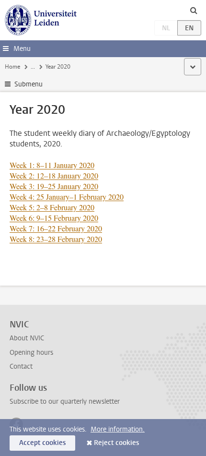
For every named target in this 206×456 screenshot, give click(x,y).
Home (12, 67)
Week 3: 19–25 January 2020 (54, 186)
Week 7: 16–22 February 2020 (56, 228)
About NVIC (27, 338)
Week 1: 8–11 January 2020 (52, 165)
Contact (21, 366)
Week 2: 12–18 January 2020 (54, 175)
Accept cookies (42, 442)
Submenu (28, 84)
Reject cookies (116, 442)
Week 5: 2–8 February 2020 (52, 207)
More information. (118, 429)
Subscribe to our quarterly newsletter (65, 401)
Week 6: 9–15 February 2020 (54, 218)
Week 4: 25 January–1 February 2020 (67, 197)
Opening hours (31, 352)
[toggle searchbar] (193, 10)
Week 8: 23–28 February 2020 (56, 239)
